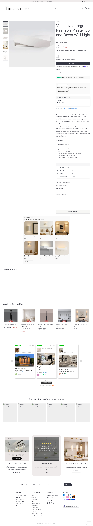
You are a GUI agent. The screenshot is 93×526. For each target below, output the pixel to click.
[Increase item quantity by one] (63, 72)
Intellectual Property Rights (38, 513)
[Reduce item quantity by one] (57, 72)
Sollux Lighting (17, 304)
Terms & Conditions (36, 509)
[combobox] (41, 8)
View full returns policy (63, 91)
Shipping (64, 59)
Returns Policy (35, 505)
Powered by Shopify (52, 523)
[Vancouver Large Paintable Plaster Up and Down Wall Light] (73, 202)
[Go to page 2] (45, 380)
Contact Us (34, 499)
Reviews (33, 495)
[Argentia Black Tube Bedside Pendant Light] (28, 320)
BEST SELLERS (68, 16)
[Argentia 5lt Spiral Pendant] (11, 319)
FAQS (33, 501)
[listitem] (31, 230)
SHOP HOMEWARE (49, 16)
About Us (34, 497)
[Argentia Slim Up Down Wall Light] (82, 319)
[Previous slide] (12, 361)
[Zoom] (32, 44)
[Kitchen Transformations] (76, 449)
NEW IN (60, 16)
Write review (67, 108)
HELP (76, 16)
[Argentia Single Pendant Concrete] (64, 319)
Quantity (58, 69)
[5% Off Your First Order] (17, 449)
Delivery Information (36, 503)
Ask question (74, 108)
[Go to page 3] (47, 380)
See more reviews (46, 382)
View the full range (29, 261)
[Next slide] (81, 361)
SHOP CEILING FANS (36, 16)
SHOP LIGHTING (22, 16)
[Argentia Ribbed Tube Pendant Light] (46, 319)
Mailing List (34, 511)
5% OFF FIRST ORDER (9, 16)
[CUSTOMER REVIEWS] (46, 449)
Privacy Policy (35, 507)
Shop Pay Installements (37, 515)
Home (57, 21)
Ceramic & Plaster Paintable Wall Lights (34, 219)
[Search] (55, 8)
